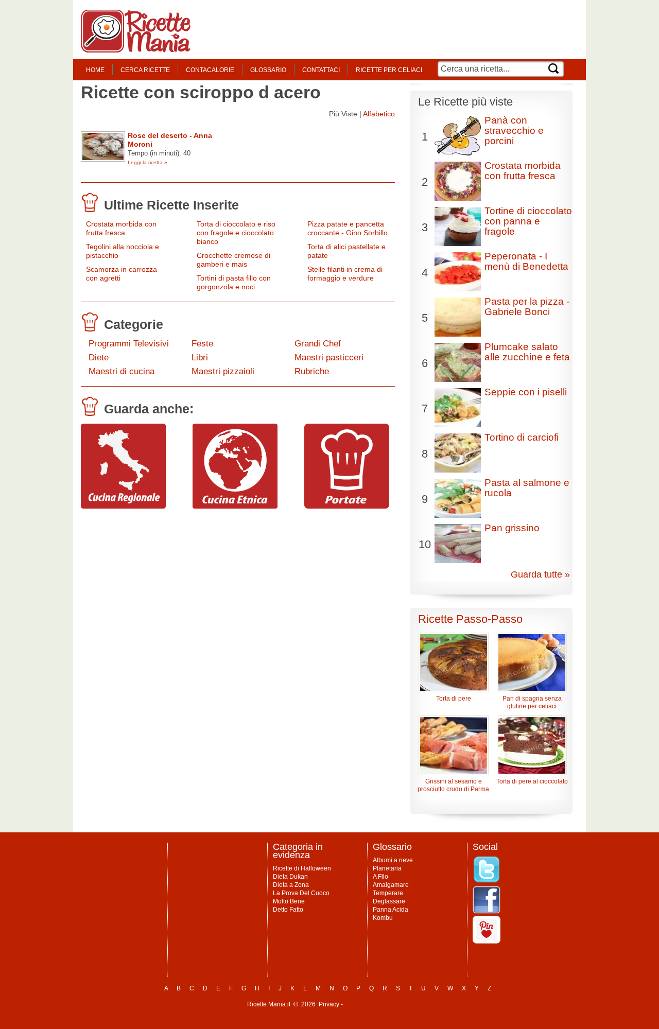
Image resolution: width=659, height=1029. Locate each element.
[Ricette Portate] (346, 506)
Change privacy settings (378, 1004)
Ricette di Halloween (302, 868)
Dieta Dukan (290, 876)
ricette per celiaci (389, 70)
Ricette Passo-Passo (470, 619)
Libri (200, 357)
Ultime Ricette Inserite (171, 205)
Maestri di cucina (121, 371)
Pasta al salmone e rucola (526, 487)
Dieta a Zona (291, 884)
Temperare (388, 893)
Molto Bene (289, 901)
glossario (268, 70)
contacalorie (210, 70)
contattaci (321, 70)
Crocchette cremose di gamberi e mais (233, 259)
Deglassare (389, 901)
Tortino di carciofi (521, 437)
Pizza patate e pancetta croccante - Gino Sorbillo (347, 228)
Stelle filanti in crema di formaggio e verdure (345, 273)
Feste (202, 343)
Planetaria (387, 868)
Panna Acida (390, 909)
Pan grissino (512, 527)
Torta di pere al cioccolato (532, 781)
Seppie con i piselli (525, 392)
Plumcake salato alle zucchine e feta (527, 351)
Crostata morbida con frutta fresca (121, 228)
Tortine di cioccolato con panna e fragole (528, 221)
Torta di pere (453, 698)
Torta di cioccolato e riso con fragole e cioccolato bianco (236, 233)
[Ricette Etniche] (235, 506)
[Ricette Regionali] (123, 506)
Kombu (383, 917)
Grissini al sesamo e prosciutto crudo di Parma (453, 785)
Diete (99, 357)
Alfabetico (379, 114)
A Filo (380, 876)
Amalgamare (391, 884)
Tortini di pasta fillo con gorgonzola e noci (234, 282)
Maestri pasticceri (328, 357)
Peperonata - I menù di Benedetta (526, 261)
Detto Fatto (288, 909)
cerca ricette (145, 70)
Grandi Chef (317, 343)
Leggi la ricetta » (147, 162)
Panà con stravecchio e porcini (514, 130)
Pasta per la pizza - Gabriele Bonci (526, 306)
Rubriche (311, 371)
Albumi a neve (393, 860)
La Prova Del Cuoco (301, 893)
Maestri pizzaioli (223, 371)
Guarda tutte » (540, 574)
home (95, 70)
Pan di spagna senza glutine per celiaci (532, 702)
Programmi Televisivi (129, 343)
